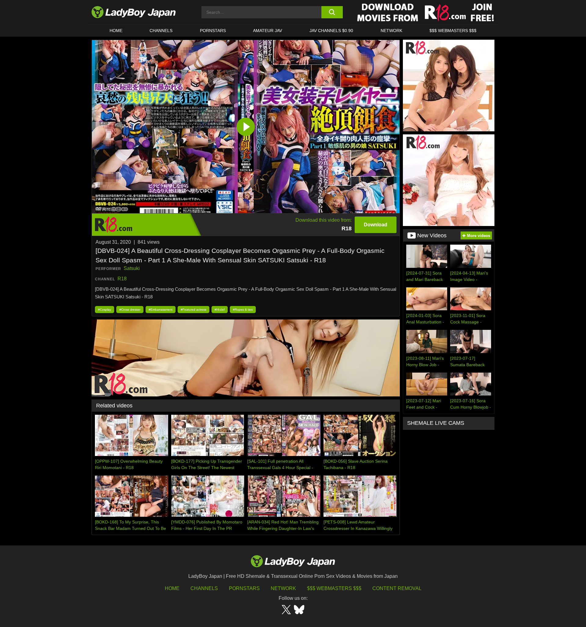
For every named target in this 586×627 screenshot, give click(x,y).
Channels (204, 588)
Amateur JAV (267, 30)
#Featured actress (193, 309)
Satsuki (132, 268)
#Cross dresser (129, 309)
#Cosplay (104, 309)
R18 (122, 278)
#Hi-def (220, 309)
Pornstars (213, 30)
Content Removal (396, 588)
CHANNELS (161, 30)
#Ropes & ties (243, 309)
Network (391, 30)
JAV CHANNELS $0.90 (331, 30)
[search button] (331, 12)
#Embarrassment (160, 309)
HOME (116, 30)
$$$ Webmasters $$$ (334, 588)
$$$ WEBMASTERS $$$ (452, 30)
